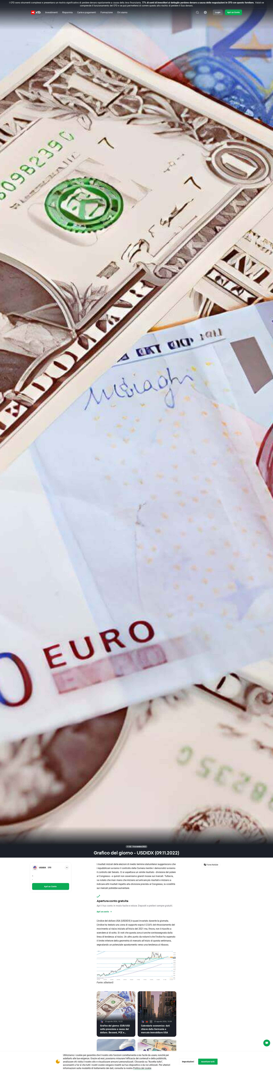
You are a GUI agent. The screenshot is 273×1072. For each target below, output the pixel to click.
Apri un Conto (233, 12)
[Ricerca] (197, 12)
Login (217, 12)
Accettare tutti (208, 1061)
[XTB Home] (36, 12)
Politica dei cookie (142, 1068)
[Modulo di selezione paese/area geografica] (205, 12)
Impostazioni (188, 1061)
